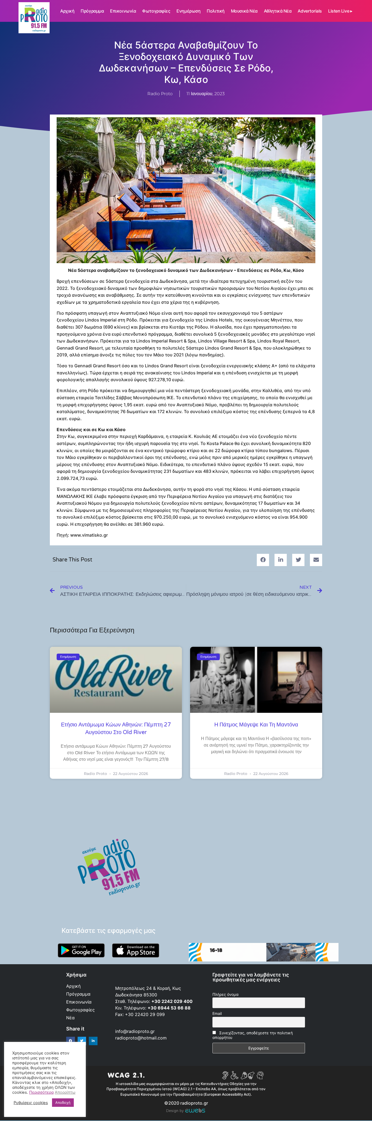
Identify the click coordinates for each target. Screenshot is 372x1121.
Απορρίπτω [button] (65, 1092)
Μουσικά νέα (244, 11)
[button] (263, 560)
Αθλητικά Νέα (278, 11)
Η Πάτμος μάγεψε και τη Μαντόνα (256, 725)
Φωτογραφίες (156, 11)
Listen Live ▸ (340, 11)
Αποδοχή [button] (63, 1102)
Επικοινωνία (123, 11)
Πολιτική (215, 11)
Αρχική (67, 11)
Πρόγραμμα (92, 11)
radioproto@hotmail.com (141, 1038)
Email (217, 1013)
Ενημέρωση (188, 11)
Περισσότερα (41, 1092)
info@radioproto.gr (135, 1031)
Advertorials (310, 11)
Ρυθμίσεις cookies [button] (31, 1102)
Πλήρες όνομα (225, 994)
